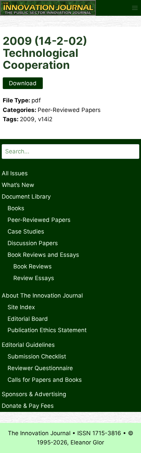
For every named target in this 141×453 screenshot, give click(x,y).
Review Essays (33, 278)
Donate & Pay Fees (28, 405)
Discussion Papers (33, 243)
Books (16, 208)
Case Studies (26, 231)
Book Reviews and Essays (43, 254)
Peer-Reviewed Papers (39, 219)
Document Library (26, 196)
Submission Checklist (37, 356)
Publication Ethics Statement (47, 330)
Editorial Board (28, 318)
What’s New (18, 184)
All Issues (15, 173)
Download (23, 83)
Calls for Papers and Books (45, 379)
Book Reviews (32, 266)
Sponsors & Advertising (34, 394)
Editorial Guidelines (28, 344)
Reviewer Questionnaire (40, 368)
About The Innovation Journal (42, 295)
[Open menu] (134, 7)
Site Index (21, 307)
